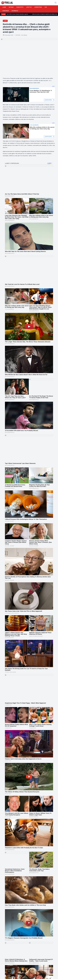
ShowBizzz (15, 10)
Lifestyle (29, 7)
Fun (46, 7)
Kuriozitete (19, 7)
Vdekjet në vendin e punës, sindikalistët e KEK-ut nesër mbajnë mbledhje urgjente (26, 14)
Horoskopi (5, 10)
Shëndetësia (38, 7)
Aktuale (11, 7)
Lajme (4, 7)
